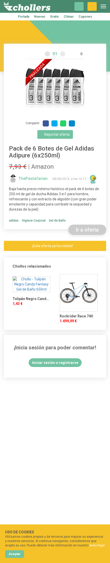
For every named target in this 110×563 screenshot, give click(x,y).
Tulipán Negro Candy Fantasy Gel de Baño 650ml (31, 299)
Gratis (54, 16)
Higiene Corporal (34, 220)
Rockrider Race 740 (76, 316)
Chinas (69, 16)
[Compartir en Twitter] (54, 123)
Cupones (85, 16)
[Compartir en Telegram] (72, 123)
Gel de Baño (57, 220)
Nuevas (39, 16)
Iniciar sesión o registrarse (55, 363)
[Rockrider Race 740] (78, 293)
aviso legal (97, 545)
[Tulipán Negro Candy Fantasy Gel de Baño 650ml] (31, 284)
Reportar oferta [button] (56, 134)
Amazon (42, 166)
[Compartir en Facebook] (46, 123)
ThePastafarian (33, 178)
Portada (23, 16)
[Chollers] (27, 6)
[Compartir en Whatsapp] (63, 123)
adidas (14, 220)
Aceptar (14, 554)
